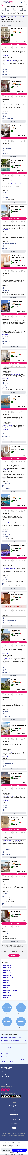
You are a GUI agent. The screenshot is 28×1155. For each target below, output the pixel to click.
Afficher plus (13, 77)
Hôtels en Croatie (5, 1056)
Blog (2, 1079)
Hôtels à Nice (6, 982)
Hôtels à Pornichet (7, 987)
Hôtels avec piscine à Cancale (8, 1051)
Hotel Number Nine (16, 81)
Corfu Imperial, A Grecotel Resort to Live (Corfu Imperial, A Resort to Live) (12, 1060)
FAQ (2, 1081)
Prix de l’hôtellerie (6, 1077)
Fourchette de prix (9, 13)
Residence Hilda (15, 446)
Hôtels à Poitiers (7, 965)
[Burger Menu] (2, 2)
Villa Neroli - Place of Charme (17, 161)
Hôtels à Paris (6, 985)
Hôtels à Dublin (7, 980)
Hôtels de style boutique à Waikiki (9, 1053)
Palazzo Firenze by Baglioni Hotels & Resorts (18, 724)
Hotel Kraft (14, 861)
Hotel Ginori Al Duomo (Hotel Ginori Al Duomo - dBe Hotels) (18, 256)
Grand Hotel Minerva (17, 397)
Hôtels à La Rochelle (8, 977)
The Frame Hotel (15, 911)
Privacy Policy (13, 1154)
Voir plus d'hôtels (14, 955)
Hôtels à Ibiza (6, 970)
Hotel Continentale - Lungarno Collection (17, 593)
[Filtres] (2, 13)
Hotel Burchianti (16, 126)
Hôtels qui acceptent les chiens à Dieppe (11, 1037)
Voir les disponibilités (14, 44)
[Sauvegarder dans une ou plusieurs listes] (9, 28)
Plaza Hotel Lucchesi (17, 773)
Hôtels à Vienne (7, 997)
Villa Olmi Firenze (16, 496)
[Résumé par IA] (8, 277)
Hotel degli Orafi (15, 630)
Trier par (20, 13)
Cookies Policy (7, 1154)
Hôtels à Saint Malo (8, 995)
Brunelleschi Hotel (16, 301)
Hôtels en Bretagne (8, 992)
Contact (3, 1083)
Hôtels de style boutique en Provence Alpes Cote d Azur (13, 1041)
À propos (3, 1071)
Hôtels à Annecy (7, 967)
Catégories (4, 1075)
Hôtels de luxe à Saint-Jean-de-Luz (9, 1048)
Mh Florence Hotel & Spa (18, 545)
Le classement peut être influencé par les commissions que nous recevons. (13, 24)
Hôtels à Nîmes (7, 975)
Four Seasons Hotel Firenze (16, 29)
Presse (3, 1073)
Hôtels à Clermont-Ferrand (10, 990)
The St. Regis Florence (17, 206)
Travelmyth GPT (5, 1085)
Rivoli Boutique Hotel (17, 351)
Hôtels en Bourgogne (6, 1045)
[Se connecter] (25, 2)
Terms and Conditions (20, 1154)
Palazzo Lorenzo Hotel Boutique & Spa (17, 818)
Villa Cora (13, 679)
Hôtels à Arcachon (7, 972)
